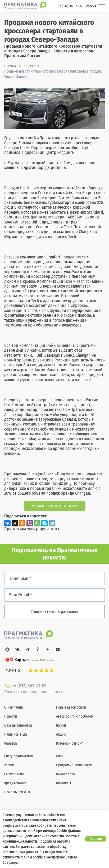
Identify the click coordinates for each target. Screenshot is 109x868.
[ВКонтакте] (7, 523)
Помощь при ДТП (17, 792)
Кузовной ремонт (69, 743)
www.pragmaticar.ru (44, 528)
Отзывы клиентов (18, 725)
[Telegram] (52, 523)
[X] (15, 523)
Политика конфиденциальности (33, 691)
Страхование (14, 774)
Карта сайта (65, 774)
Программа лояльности (74, 765)
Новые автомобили (71, 707)
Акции (61, 734)
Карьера (10, 743)
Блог (59, 756)
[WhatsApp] (37, 523)
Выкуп (61, 725)
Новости (10, 716)
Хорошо (96, 838)
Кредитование (15, 783)
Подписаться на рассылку (54, 611)
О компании (13, 707)
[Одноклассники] (22, 523)
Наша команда (15, 734)
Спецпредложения (18, 756)
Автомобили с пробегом (74, 716)
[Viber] (29, 523)
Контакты (63, 783)
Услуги (9, 765)
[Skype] (44, 523)
